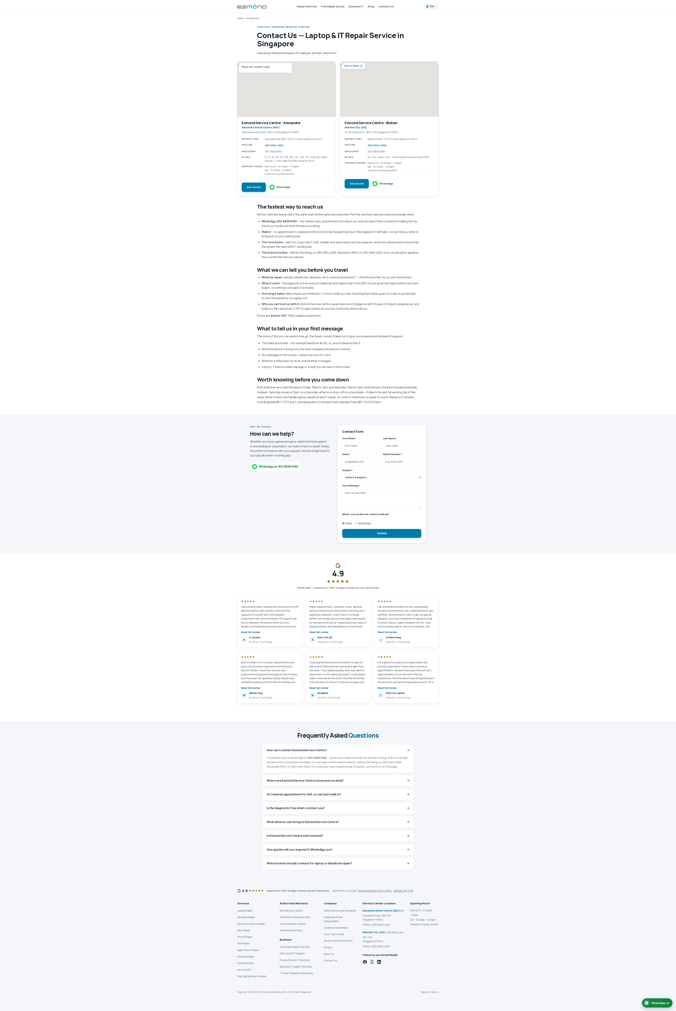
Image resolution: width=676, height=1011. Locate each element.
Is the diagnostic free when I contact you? (338, 808)
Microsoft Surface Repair (251, 923)
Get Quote (254, 187)
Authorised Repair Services (295, 947)
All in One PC (244, 969)
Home (240, 18)
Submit (382, 533)
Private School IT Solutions (294, 960)
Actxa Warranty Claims (292, 923)
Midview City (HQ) (403, 890)
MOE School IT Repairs (292, 953)
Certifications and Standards (340, 910)
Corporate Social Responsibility (333, 919)
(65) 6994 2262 (274, 145)
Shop (371, 6)
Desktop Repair (245, 956)
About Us (329, 954)
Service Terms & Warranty (338, 940)
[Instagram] (372, 962)
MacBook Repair (246, 917)
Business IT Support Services (296, 966)
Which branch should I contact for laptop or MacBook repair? (338, 863)
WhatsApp (283, 187)
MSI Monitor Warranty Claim (295, 917)
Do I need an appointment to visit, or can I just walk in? (338, 794)
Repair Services (307, 6)
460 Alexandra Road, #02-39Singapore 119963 (383, 915)
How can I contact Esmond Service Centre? (339, 750)
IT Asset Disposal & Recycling (296, 973)
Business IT (356, 6)
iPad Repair (243, 943)
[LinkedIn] (379, 962)
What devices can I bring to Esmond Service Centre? (338, 822)
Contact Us (385, 6)
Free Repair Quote (332, 6)
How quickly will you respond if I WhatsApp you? (338, 849)
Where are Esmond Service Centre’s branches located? (338, 780)
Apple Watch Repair (248, 950)
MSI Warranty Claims (291, 910)
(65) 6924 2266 (377, 145)
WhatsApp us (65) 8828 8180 (278, 466)
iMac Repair (243, 930)
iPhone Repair (244, 936)
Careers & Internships (336, 927)
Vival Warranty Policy (291, 930)
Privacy (328, 947)
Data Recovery (245, 963)
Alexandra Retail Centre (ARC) (375, 890)
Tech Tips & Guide (334, 934)
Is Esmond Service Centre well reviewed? (338, 835)
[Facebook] (365, 962)
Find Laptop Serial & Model (251, 976)
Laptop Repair (244, 910)
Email (349, 523)
